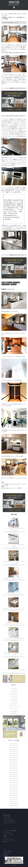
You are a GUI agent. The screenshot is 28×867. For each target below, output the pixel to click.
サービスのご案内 (7, 851)
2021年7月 (14, 761)
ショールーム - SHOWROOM (10, 830)
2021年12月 (14, 757)
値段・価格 (14, 711)
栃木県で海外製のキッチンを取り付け (9, 311)
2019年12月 (14, 774)
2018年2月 (14, 805)
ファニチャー (6, 837)
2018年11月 (14, 793)
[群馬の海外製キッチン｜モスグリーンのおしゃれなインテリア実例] (14, 408)
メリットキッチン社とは (8, 839)
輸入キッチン (13, 284)
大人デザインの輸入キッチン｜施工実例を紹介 (11, 380)
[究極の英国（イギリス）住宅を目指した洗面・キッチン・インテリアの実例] (14, 383)
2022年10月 (14, 753)
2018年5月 (14, 799)
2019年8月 (14, 782)
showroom (14, 700)
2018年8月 (14, 795)
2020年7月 (14, 765)
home (14, 692)
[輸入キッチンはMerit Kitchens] (14, 1)
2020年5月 (14, 766)
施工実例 (10, 13)
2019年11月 (14, 776)
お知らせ (14, 703)
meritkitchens (14, 694)
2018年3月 (14, 803)
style (14, 702)
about (14, 688)
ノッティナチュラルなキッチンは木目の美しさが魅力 (13, 356)
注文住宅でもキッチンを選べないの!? (14, 623)
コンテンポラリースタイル (9, 822)
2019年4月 (14, 786)
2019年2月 (14, 790)
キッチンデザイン (14, 705)
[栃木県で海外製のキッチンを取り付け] (14, 292)
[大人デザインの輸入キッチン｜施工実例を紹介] (14, 359)
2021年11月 (14, 759)
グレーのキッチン (6, 284)
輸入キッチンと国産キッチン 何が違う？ (14, 578)
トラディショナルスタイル (9, 820)
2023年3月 (14, 743)
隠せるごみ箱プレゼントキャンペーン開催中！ (11, 488)
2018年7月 (14, 797)
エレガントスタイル (7, 819)
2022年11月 (14, 751)
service (14, 698)
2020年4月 (14, 768)
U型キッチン (9, 282)
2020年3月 (14, 770)
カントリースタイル (7, 832)
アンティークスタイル (8, 834)
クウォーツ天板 (16, 282)
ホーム (2, 13)
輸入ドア (5, 841)
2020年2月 (14, 772)
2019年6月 (14, 784)
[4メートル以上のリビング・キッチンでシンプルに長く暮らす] (14, 314)
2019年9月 (14, 780)
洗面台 (4, 836)
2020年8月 (14, 763)
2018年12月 (14, 791)
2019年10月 (14, 778)
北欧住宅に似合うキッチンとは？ (14, 593)
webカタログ (6, 853)
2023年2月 (14, 745)
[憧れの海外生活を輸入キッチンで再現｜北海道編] (14, 434)
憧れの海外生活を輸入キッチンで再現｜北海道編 (12, 456)
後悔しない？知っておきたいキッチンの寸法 (14, 608)
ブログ (6, 13)
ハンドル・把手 (6, 817)
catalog (14, 690)
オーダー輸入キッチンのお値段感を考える (14, 638)
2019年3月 (14, 788)
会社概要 (5, 855)
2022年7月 (14, 755)
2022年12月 (14, 749)
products (14, 696)
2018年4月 (14, 801)
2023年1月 (14, 747)
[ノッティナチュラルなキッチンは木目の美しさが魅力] (14, 337)
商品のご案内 (6, 815)
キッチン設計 (14, 707)
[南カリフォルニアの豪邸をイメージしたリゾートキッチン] (14, 459)
